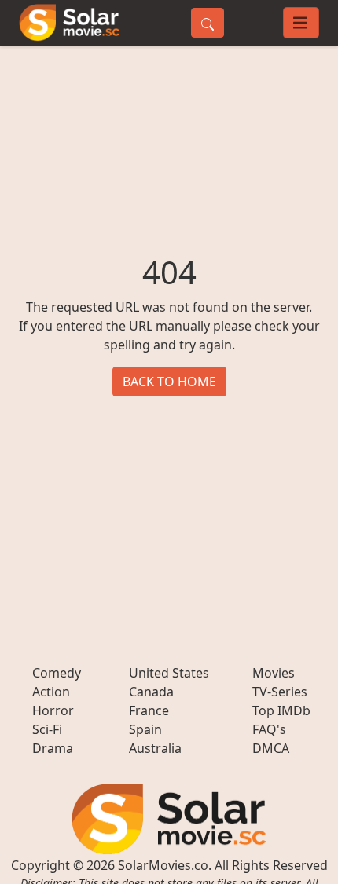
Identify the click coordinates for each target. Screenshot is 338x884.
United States (169, 672)
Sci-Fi (47, 729)
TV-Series (279, 691)
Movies (273, 672)
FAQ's (269, 729)
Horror (53, 710)
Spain (145, 729)
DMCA (270, 748)
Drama (52, 748)
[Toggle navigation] (301, 22)
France (149, 710)
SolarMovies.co (163, 865)
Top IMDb (281, 710)
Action (51, 691)
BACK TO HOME (169, 381)
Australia (155, 748)
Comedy (56, 672)
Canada (151, 691)
